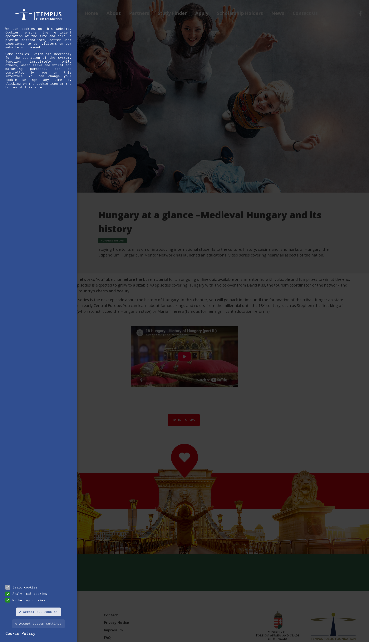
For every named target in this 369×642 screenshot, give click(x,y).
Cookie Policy (20, 633)
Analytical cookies (29, 594)
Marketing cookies (28, 600)
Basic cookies (24, 587)
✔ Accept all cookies (38, 612)
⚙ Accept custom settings (38, 623)
